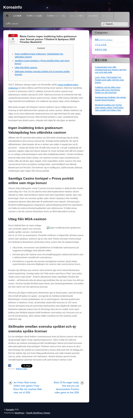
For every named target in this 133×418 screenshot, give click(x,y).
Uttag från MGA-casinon (26, 67)
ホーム (7, 16)
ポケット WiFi (76, 16)
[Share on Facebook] (9, 365)
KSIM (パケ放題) (34, 16)
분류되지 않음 (21, 369)
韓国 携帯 (92, 16)
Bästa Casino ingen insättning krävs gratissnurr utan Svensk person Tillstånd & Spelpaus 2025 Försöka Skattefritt (48, 39)
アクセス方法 (100, 45)
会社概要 (17, 16)
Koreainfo (12, 7)
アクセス (107, 16)
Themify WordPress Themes (38, 413)
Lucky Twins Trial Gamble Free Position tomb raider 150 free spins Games (109, 79)
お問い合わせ (12, 23)
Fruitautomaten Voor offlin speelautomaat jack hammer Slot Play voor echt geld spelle (110, 69)
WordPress (19, 413)
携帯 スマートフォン (104, 40)
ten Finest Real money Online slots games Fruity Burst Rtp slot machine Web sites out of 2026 (28, 387)
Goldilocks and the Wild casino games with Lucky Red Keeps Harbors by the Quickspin (108, 89)
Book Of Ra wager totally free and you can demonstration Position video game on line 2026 (66, 387)
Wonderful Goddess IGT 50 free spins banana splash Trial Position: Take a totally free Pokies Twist (109, 107)
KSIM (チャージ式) (56, 16)
